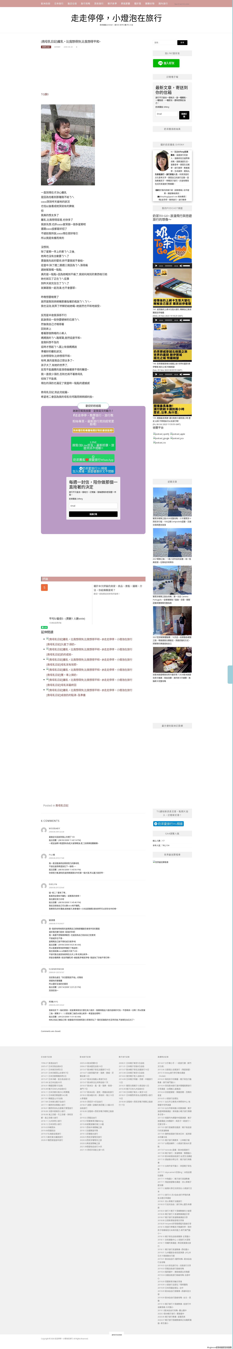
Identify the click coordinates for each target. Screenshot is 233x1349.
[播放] (156, 265)
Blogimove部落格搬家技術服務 (219, 1347)
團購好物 (150, 3)
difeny (57, 47)
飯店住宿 (72, 3)
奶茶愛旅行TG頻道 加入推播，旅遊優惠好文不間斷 (93, 470)
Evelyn (53, 884)
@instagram (117, 1335)
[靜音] (181, 265)
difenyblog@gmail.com (168, 197)
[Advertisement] (93, 72)
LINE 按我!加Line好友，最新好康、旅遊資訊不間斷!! (93, 445)
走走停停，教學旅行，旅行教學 (173, 200)
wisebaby (54, 828)
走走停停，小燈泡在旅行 (116, 18)
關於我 (137, 3)
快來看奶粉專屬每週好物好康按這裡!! (93, 430)
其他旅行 (99, 3)
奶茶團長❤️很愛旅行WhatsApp (93, 459)
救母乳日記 (46, 47)
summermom (56, 969)
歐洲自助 (45, 3)
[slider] (187, 265)
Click (230, 674)
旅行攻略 (85, 3)
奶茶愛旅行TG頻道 (170, 823)
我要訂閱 (93, 514)
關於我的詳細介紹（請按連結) (170, 190)
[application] (172, 266)
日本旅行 (59, 3)
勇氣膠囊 (125, 3)
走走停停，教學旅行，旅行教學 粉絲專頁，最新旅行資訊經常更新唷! (93, 420)
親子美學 (112, 3)
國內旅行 (163, 3)
